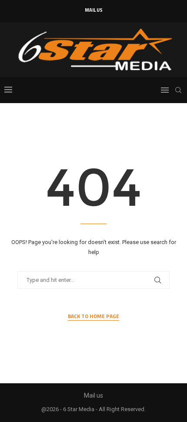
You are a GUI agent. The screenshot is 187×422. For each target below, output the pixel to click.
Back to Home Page (93, 316)
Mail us (94, 10)
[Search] (178, 90)
